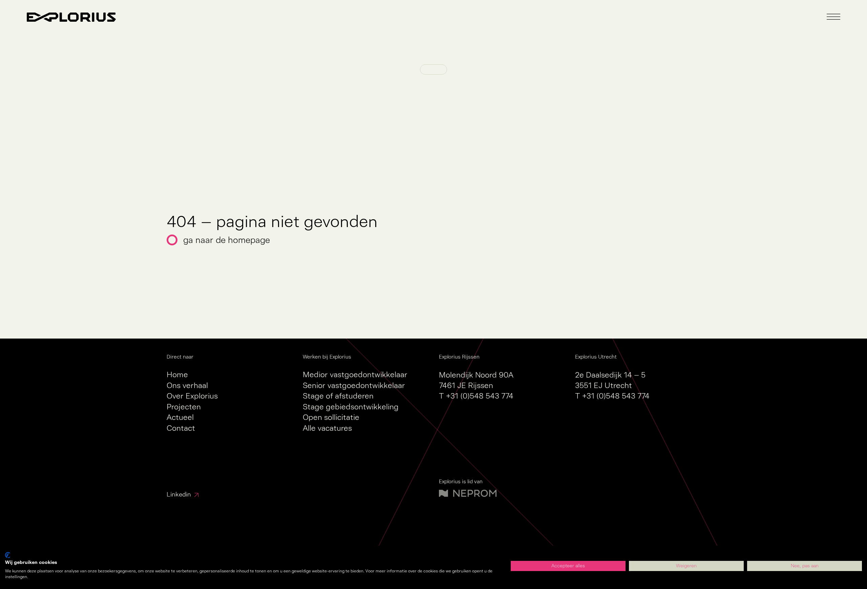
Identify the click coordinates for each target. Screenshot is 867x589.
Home (177, 375)
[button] (833, 17)
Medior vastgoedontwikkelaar (355, 375)
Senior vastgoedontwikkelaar (354, 385)
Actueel (180, 417)
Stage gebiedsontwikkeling (351, 407)
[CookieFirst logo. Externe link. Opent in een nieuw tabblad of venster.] (7, 555)
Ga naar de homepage (226, 240)
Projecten (184, 407)
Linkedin (179, 494)
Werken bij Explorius (327, 357)
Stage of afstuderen (338, 396)
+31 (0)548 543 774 (479, 396)
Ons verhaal (187, 385)
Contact (181, 428)
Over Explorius (192, 396)
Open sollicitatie (331, 417)
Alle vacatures (327, 428)
